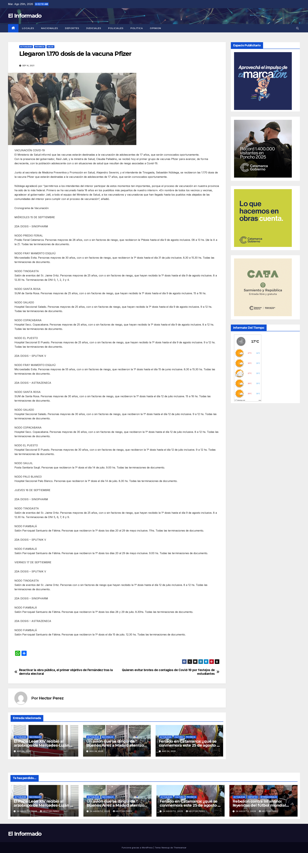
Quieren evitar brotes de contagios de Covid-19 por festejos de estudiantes (168, 672)
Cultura (179, 737)
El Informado (25, 15)
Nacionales (49, 28)
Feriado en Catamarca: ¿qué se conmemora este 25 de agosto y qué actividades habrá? (189, 745)
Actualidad (26, 47)
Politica (136, 28)
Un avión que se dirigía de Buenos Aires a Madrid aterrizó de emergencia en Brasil (115, 745)
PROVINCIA (39, 47)
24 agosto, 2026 (27, 811)
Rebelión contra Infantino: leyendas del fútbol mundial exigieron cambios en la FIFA (259, 805)
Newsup (166, 847)
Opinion (155, 28)
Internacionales (269, 797)
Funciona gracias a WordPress (137, 847)
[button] (297, 28)
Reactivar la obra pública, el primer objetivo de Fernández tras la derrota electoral (66, 672)
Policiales (115, 28)
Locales (28, 28)
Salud (50, 47)
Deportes (72, 28)
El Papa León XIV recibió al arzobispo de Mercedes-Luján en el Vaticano (41, 745)
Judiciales (93, 28)
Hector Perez (51, 698)
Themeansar (180, 847)
